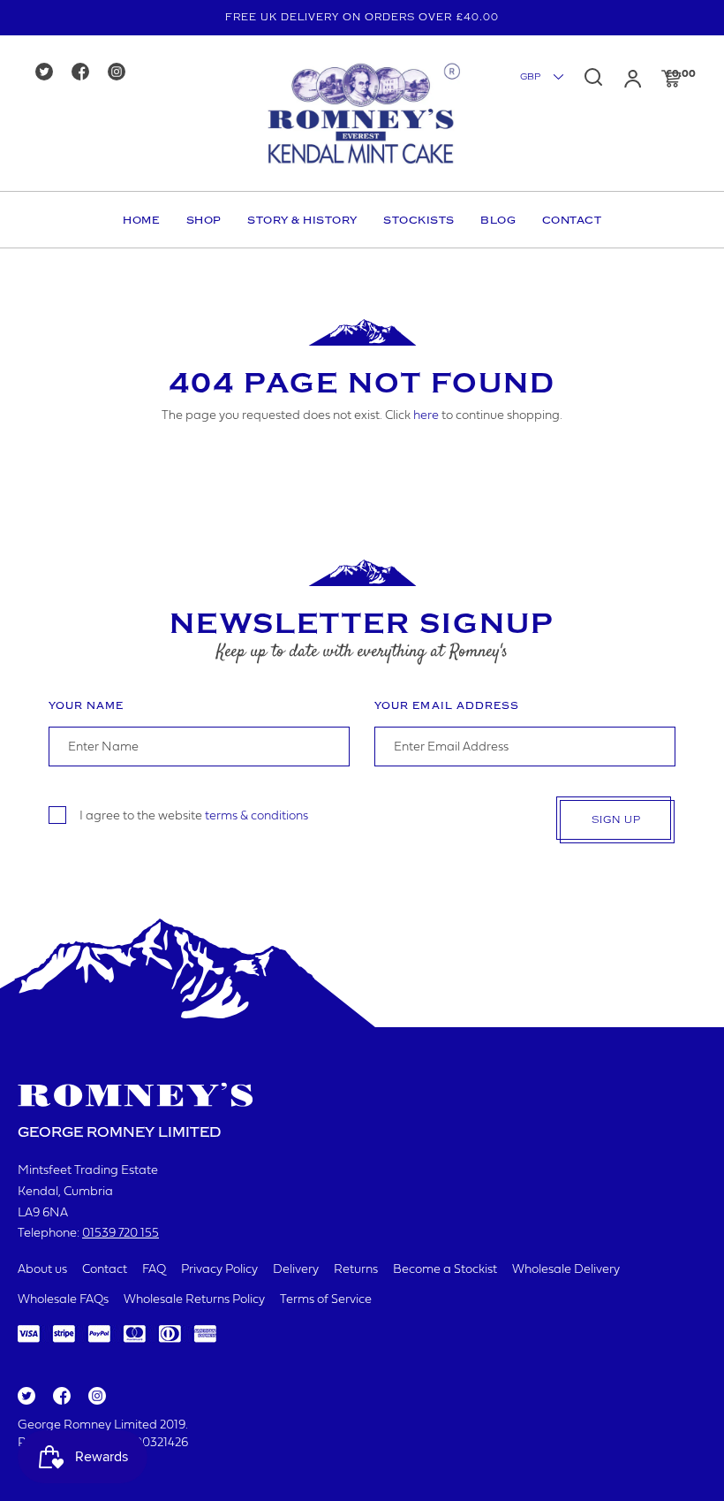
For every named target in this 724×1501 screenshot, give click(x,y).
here (426, 416)
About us (42, 1269)
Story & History (302, 220)
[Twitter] (49, 73)
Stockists (419, 220)
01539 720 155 (120, 1233)
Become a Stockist (445, 1269)
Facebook (60, 1397)
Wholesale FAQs (63, 1300)
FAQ (154, 1269)
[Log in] (632, 79)
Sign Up (616, 820)
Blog (498, 220)
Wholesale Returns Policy (194, 1300)
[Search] (593, 77)
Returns (356, 1269)
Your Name (86, 706)
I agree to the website (193, 815)
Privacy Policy (219, 1269)
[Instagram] (122, 73)
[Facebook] (86, 73)
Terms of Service (326, 1300)
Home (141, 220)
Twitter (26, 1397)
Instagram (96, 1397)
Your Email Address (446, 706)
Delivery (296, 1269)
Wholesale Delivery (566, 1269)
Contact (572, 220)
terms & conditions (256, 815)
